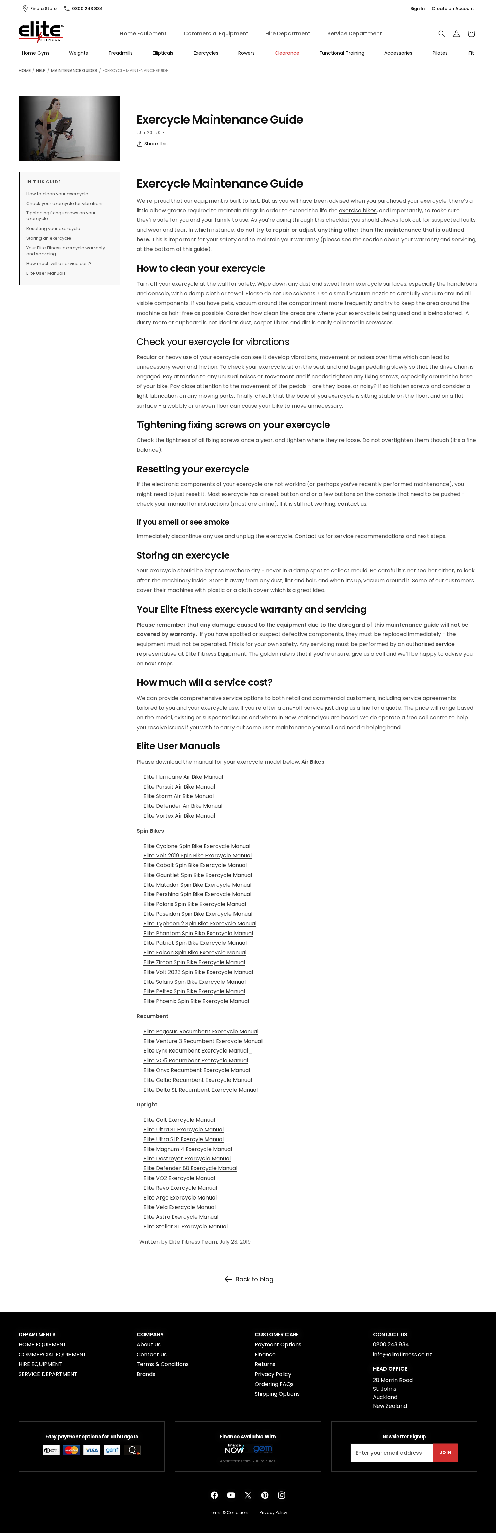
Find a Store (43, 8)
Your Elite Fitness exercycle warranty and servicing (65, 251)
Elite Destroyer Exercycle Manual (187, 1158)
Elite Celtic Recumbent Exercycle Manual (197, 1080)
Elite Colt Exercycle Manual (179, 1120)
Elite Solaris (158, 982)
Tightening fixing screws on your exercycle (61, 216)
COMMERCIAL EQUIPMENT (52, 1354)
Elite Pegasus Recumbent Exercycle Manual (200, 1031)
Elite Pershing (161, 894)
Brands (146, 1374)
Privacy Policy (273, 1374)
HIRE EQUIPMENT (40, 1364)
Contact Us (152, 1354)
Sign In (417, 9)
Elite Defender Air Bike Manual (182, 806)
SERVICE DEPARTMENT (48, 1374)
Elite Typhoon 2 (164, 923)
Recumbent (184, 1051)
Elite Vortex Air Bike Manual (179, 816)
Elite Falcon (159, 952)
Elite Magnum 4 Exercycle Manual (187, 1149)
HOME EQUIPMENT (42, 1345)
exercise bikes (358, 210)
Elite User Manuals (46, 273)
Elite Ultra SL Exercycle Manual (183, 1129)
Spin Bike (193, 855)
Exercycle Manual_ (226, 1051)
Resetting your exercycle (53, 229)
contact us (352, 504)
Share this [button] (156, 143)
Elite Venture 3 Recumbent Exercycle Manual (203, 1041)
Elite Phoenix (160, 1001)
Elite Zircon (158, 962)
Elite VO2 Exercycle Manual (179, 1178)
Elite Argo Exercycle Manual (180, 1198)
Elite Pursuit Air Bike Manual (179, 787)
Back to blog (254, 1279)
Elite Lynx (156, 1051)
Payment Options (278, 1345)
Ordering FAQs (274, 1384)
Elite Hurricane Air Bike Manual (183, 777)
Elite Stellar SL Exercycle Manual (185, 1227)
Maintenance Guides (74, 70)
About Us (149, 1345)
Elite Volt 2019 (162, 855)
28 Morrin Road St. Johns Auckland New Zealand (393, 1393)
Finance (265, 1354)
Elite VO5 (156, 1060)
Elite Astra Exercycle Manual (180, 1217)
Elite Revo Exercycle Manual (180, 1188)
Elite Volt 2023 (162, 972)
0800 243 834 (87, 8)
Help (41, 70)
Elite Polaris (159, 904)
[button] (441, 33)
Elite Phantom (162, 933)
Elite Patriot (159, 943)
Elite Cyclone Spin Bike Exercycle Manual (196, 846)
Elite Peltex (158, 991)
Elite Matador (161, 885)
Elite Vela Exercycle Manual (179, 1207)
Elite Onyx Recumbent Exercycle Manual (196, 1070)
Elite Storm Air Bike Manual (178, 796)
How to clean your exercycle (57, 193)
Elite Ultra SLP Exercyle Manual (183, 1139)
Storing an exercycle (48, 238)
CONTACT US (390, 1335)
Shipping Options (277, 1394)
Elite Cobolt (159, 865)
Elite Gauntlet (162, 875)
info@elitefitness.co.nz (402, 1354)
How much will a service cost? (59, 263)
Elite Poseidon (162, 914)
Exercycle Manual (228, 855)
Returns (265, 1364)
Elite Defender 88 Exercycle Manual (190, 1168)
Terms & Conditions (163, 1364)
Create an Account (453, 9)
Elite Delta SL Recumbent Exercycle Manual (200, 1090)
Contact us (309, 536)
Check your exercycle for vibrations (65, 203)
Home (25, 70)
